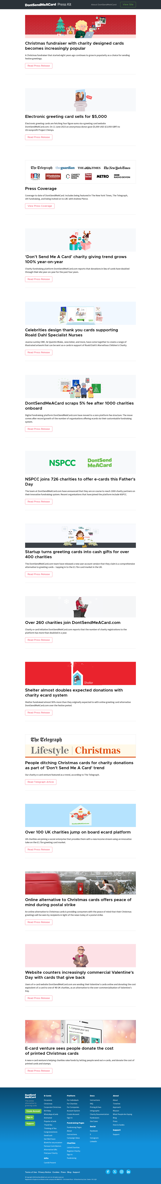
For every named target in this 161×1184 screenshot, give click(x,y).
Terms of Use (31, 1172)
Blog (115, 1118)
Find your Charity (51, 1153)
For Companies (73, 1107)
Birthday (47, 1110)
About (69, 1131)
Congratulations (50, 1132)
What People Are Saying (122, 1114)
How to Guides (118, 1125)
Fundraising (71, 1158)
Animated (48, 1118)
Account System (73, 1110)
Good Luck (48, 1135)
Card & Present (50, 1162)
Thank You (48, 1125)
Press (115, 1121)
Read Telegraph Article (41, 782)
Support (30, 1124)
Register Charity (73, 1151)
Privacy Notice (44, 1172)
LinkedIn (93, 1141)
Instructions (72, 1134)
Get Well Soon (49, 1139)
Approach (117, 1107)
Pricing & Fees (95, 1107)
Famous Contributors (52, 1146)
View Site (128, 4)
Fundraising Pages (74, 1127)
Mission (116, 1110)
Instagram (94, 1138)
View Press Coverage (40, 206)
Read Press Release (39, 66)
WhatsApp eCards (51, 1114)
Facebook (94, 1131)
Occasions (48, 1100)
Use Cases (94, 1121)
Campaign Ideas (73, 1138)
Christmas (48, 1103)
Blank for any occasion (53, 1142)
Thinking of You (50, 1128)
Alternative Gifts (50, 1149)
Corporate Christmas (52, 1107)
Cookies (55, 1172)
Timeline (116, 1103)
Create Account (33, 1111)
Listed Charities (73, 1147)
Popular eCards (50, 1121)
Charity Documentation (99, 1114)
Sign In (30, 1117)
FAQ (91, 1103)
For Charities (72, 1103)
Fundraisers (94, 1118)
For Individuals (73, 1100)
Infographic (94, 1110)
